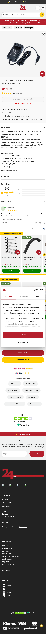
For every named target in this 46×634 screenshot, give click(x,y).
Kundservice (23, 527)
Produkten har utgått (23, 99)
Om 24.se (5, 511)
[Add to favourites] (43, 34)
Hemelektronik (7, 28)
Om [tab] (37, 296)
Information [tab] (23, 296)
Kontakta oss (6, 553)
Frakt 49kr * (24, 434)
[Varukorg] (43, 8)
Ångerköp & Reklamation (10, 556)
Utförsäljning (23, 360)
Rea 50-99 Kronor (15, 397)
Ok (37, 453)
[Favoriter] (38, 8)
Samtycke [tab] (8, 296)
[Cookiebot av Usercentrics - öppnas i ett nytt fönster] (33, 290)
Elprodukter (18, 28)
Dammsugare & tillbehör (15, 404)
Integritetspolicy (7, 548)
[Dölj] (44, 127)
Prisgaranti (23, 353)
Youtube (9, 585)
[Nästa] (44, 254)
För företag (6, 570)
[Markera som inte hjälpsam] (40, 223)
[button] (23, 201)
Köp (10, 271)
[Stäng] (44, 21)
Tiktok (8, 595)
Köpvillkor (5, 546)
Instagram (9, 592)
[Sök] (42, 14)
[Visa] (44, 176)
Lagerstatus (6, 562)
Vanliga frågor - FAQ (9, 516)
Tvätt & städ (32, 397)
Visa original (19, 220)
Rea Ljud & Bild (30, 383)
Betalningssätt (7, 559)
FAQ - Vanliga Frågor (9, 564)
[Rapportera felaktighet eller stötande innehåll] (44, 223)
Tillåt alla (23, 335)
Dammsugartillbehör (31, 390)
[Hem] (23, 8)
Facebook (9, 589)
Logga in (5, 514)
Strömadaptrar (28, 28)
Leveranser (6, 551)
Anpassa (21, 342)
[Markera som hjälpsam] (36, 223)
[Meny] (2, 7)
